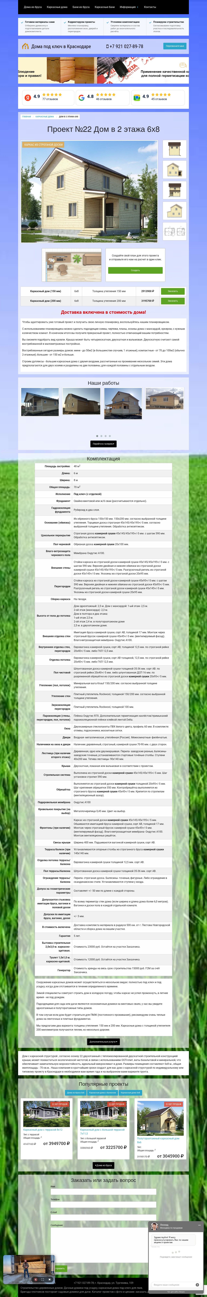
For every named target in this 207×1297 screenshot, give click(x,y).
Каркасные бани (105, 7)
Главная (26, 117)
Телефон (55, 1199)
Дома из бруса (33, 7)
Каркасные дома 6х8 (130, 1093)
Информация (128, 7)
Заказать (173, 291)
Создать (135, 270)
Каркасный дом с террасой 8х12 (42, 1129)
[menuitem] (32, 7)
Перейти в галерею (103, 444)
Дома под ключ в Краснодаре (60, 46)
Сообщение (57, 1225)
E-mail (54, 1212)
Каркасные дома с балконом (102, 1093)
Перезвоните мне (175, 46)
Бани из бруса (81, 7)
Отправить (59, 1268)
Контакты (150, 7)
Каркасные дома (57, 7)
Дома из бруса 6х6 (75, 1093)
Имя (53, 1186)
